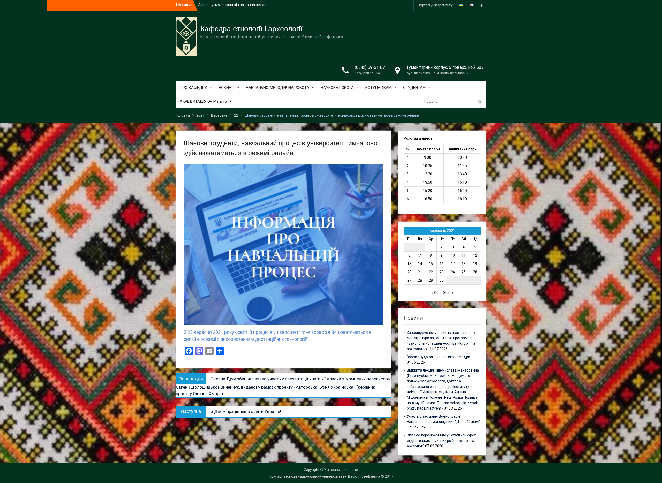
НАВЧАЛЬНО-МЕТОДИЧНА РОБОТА (277, 87)
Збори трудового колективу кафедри (230, 5)
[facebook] (481, 5)
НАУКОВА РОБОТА (337, 87)
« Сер (436, 293)
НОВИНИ (226, 87)
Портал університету (435, 5)
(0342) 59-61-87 (370, 67)
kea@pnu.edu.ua (367, 73)
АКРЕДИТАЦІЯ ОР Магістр (203, 101)
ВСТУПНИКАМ (378, 87)
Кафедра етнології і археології (251, 29)
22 (431, 272)
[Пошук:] (454, 101)
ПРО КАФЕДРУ (193, 87)
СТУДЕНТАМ (414, 87)
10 (453, 255)
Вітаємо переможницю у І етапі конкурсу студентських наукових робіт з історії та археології (441, 440)
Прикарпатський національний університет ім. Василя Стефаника (324, 476)
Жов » (448, 293)
